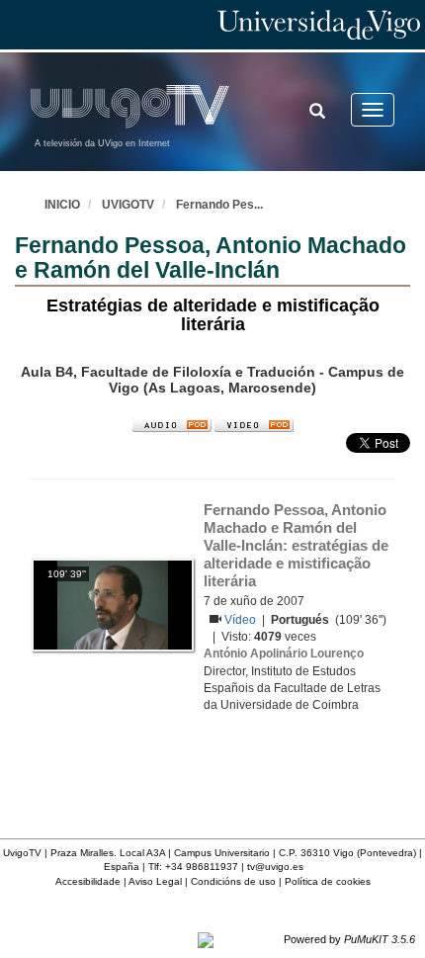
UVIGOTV (128, 205)
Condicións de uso (233, 881)
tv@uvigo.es (275, 866)
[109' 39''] (112, 604)
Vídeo (241, 620)
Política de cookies (328, 881)
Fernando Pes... (219, 205)
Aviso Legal (155, 881)
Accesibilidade (88, 881)
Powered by (349, 939)
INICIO (62, 205)
